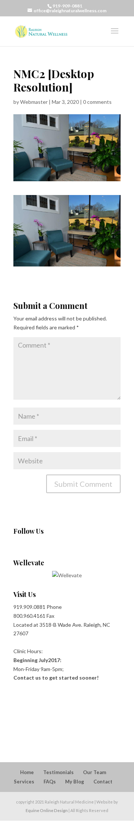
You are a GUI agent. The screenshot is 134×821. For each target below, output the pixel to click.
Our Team (94, 772)
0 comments (97, 102)
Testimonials (58, 772)
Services (24, 782)
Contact (102, 782)
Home (27, 772)
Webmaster (34, 102)
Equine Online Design (47, 810)
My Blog (74, 782)
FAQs (50, 782)
